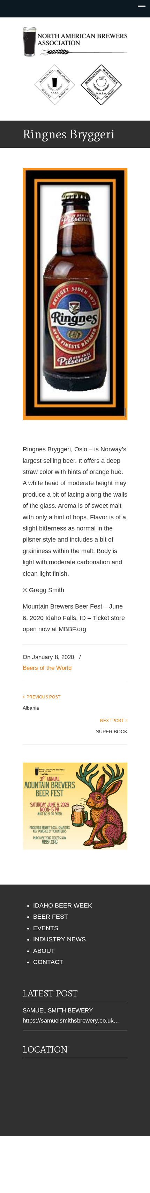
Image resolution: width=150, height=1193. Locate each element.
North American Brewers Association (75, 40)
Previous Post (42, 697)
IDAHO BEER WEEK (62, 905)
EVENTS (45, 928)
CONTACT (48, 961)
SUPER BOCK (111, 731)
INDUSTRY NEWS (59, 939)
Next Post (113, 720)
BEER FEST (50, 916)
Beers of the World (47, 668)
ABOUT (44, 950)
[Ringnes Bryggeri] (75, 417)
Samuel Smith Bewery (58, 1010)
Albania (31, 708)
